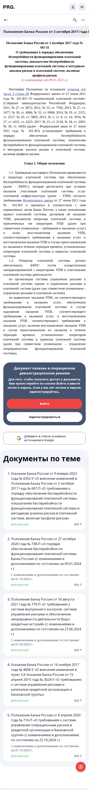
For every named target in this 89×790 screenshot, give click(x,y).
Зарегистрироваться (44, 417)
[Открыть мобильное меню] (82, 7)
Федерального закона (38, 200)
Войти (44, 404)
